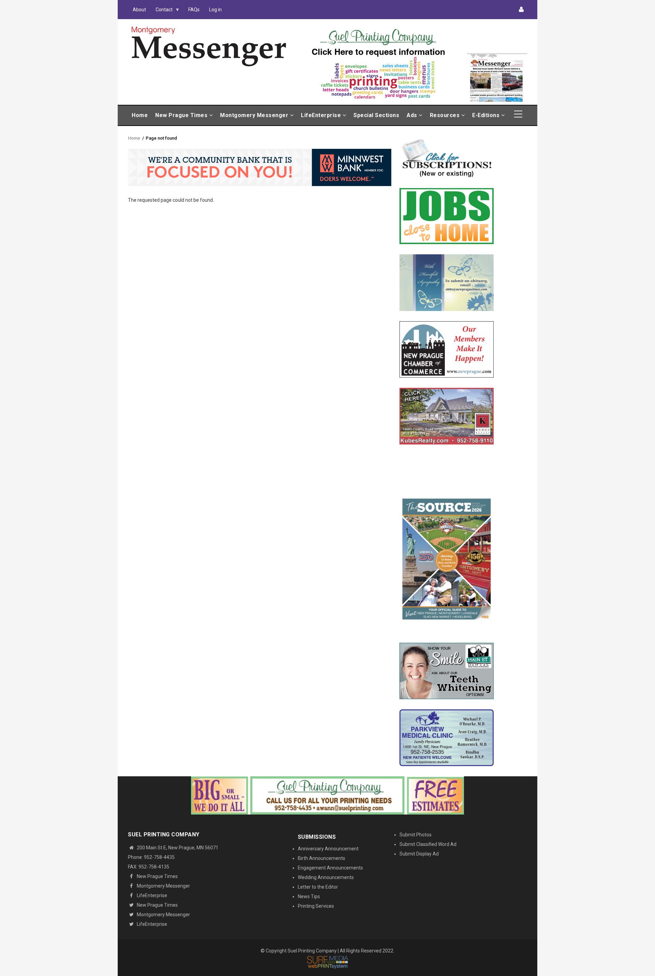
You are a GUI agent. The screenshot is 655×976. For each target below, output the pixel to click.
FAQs (194, 9)
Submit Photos (415, 834)
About (139, 9)
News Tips (309, 896)
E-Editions (486, 115)
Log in (215, 9)
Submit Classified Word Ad (427, 844)
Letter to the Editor (318, 887)
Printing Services (316, 906)
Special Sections (376, 115)
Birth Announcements (321, 858)
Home (140, 115)
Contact (162, 11)
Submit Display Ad (419, 854)
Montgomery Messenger (255, 115)
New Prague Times (182, 115)
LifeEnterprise (322, 115)
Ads (413, 115)
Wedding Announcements (326, 877)
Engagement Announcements (330, 868)
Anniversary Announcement (328, 848)
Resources (445, 115)
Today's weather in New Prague (497, 50)
